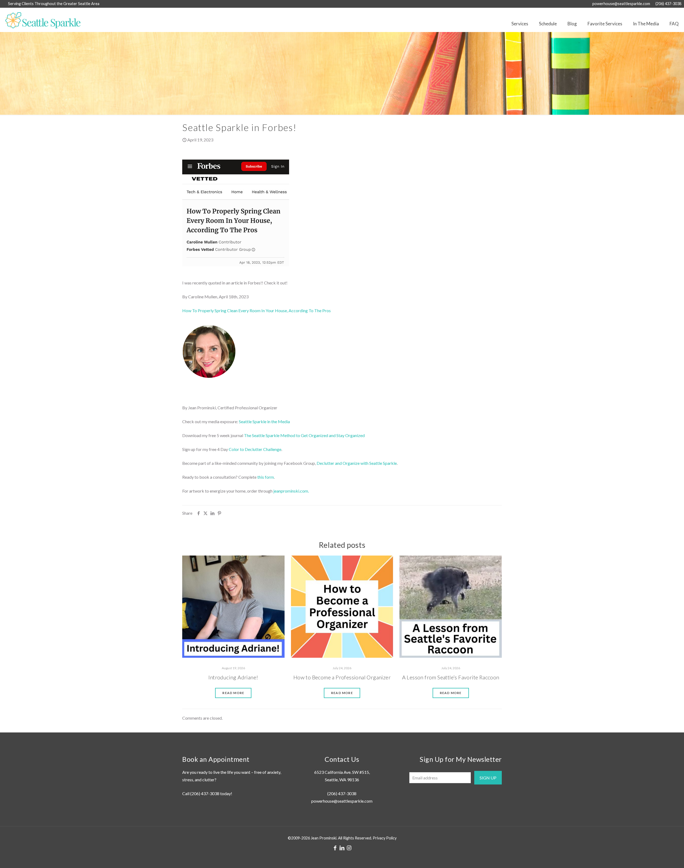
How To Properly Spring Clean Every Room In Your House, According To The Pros (256, 310)
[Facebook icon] (335, 848)
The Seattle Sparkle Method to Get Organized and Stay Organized (304, 435)
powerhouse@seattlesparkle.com (621, 3)
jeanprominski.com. (291, 490)
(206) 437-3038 (668, 3)
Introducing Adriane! (233, 677)
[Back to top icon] (658, 857)
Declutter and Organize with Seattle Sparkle (357, 463)
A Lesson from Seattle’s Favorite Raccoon (450, 677)
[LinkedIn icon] (342, 848)
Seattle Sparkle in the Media (264, 421)
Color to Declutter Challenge (255, 449)
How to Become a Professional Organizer (342, 677)
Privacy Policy (385, 838)
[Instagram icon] (349, 848)
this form (265, 476)
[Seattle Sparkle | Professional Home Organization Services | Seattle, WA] (40, 20)
